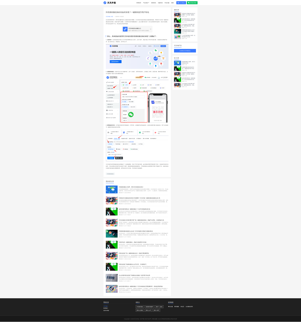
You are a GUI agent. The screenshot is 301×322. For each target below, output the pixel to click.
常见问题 (167, 3)
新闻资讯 (153, 3)
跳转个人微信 (159, 306)
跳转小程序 (156, 310)
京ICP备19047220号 (145, 319)
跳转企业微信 (140, 310)
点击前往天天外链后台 (185, 50)
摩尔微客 (176, 306)
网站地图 (154, 319)
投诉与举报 (106, 310)
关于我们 (105, 306)
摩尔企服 (170, 306)
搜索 (172, 3)
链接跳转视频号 (149, 306)
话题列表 (160, 3)
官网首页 (138, 3)
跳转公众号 (148, 310)
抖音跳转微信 (110, 174)
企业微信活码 (189, 306)
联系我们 (105, 308)
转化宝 (182, 306)
